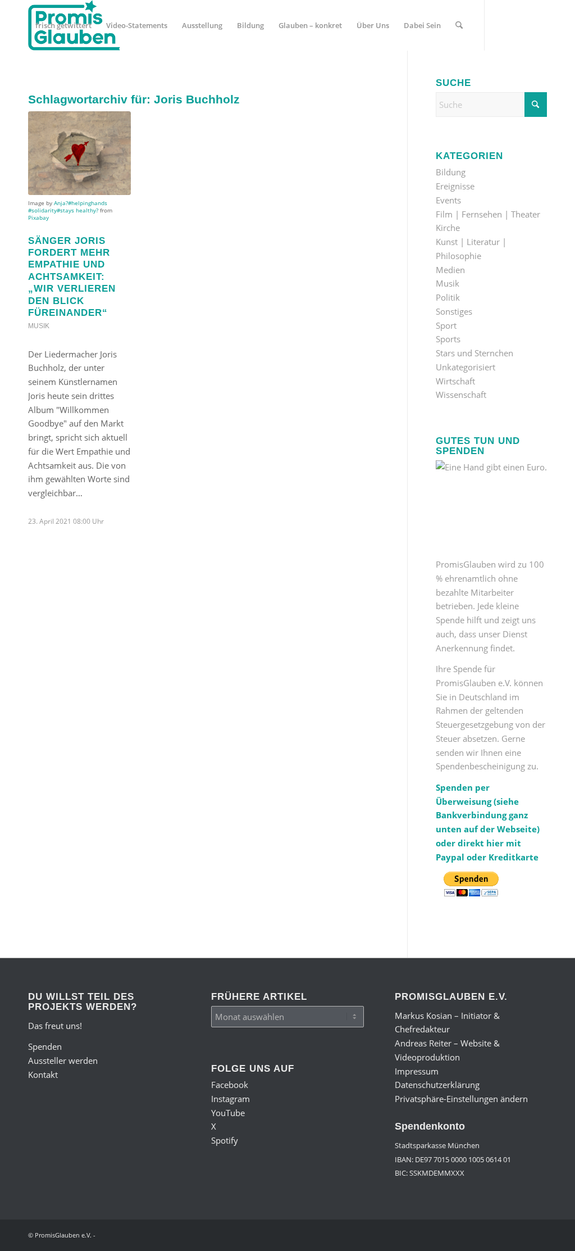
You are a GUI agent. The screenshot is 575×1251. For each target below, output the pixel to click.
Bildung (451, 172)
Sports (448, 339)
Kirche (448, 227)
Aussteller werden (63, 1060)
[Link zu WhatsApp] (98, 75)
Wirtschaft (455, 381)
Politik (448, 297)
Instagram (230, 1098)
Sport (446, 325)
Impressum (417, 1071)
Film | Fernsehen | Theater (488, 214)
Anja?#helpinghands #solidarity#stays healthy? (67, 206)
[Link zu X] (82, 75)
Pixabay (38, 217)
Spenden (45, 1046)
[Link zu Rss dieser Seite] (115, 75)
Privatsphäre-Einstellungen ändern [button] (461, 1098)
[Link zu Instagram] (48, 75)
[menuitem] (63, 25)
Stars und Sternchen (474, 353)
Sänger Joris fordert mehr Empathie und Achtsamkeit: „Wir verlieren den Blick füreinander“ (72, 276)
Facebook (229, 1084)
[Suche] (459, 25)
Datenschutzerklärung (437, 1084)
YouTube (228, 1112)
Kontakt (43, 1074)
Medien (450, 269)
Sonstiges (454, 311)
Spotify (224, 1140)
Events (448, 200)
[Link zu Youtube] (65, 75)
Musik (38, 326)
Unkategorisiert (465, 367)
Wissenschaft (461, 394)
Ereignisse (455, 186)
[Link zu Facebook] (31, 75)
